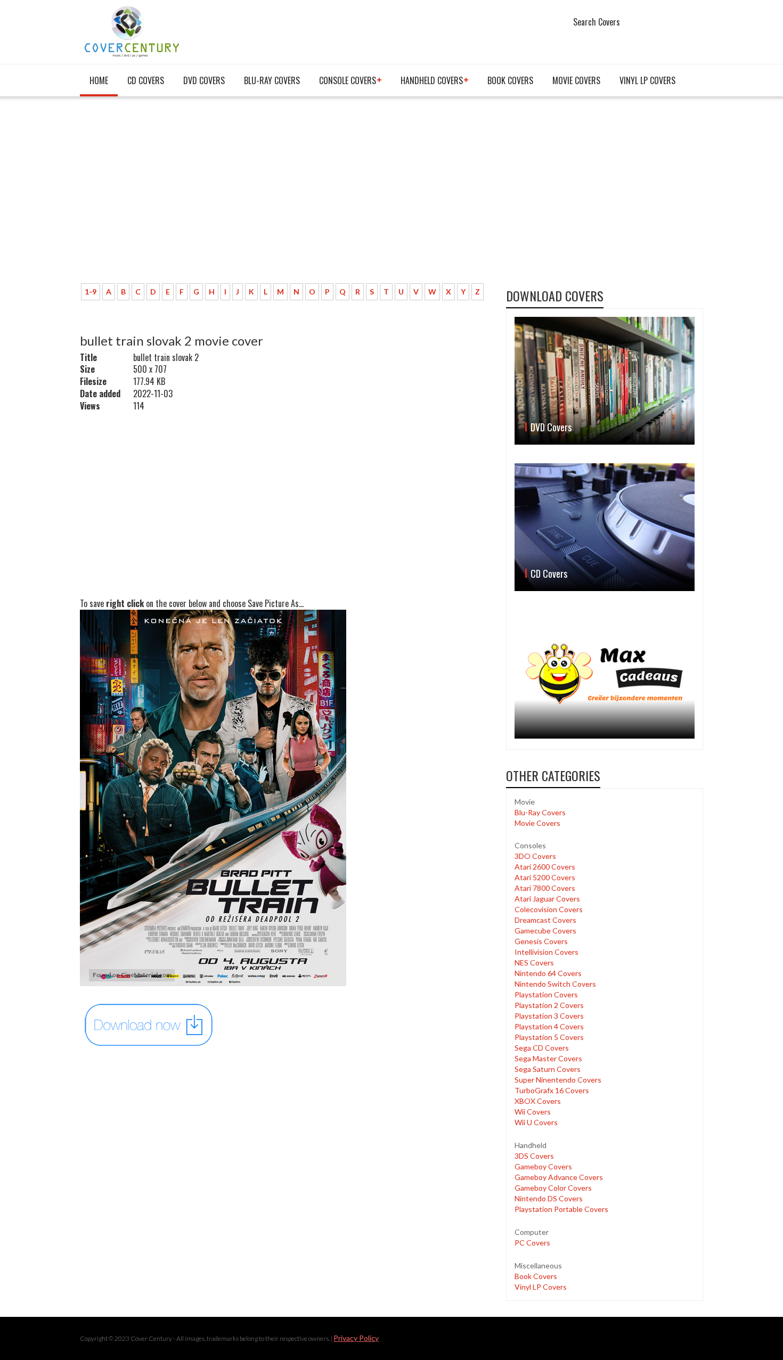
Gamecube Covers (545, 930)
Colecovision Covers (549, 909)
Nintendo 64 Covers (548, 973)
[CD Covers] (605, 527)
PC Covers (532, 1242)
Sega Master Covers (548, 1058)
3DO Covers (535, 856)
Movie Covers (576, 80)
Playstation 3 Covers (549, 1015)
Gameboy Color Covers (553, 1187)
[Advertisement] (285, 195)
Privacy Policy (356, 1337)
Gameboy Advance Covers (559, 1177)
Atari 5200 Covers (545, 877)
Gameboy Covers (543, 1166)
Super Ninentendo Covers (558, 1079)
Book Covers (510, 80)
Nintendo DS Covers (549, 1198)
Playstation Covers (546, 994)
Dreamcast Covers (545, 919)
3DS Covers (534, 1155)
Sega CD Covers (542, 1047)
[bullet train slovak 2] (149, 1024)
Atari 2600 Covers (545, 866)
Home (98, 80)
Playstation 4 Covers (549, 1026)
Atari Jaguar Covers (547, 898)
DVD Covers (204, 80)
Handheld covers (432, 80)
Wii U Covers (536, 1122)
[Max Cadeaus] (605, 674)
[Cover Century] (133, 31)
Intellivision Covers (546, 951)
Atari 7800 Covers (545, 887)
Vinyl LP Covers (647, 80)
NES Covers (534, 962)
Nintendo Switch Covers (555, 983)
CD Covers (145, 80)
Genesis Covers (541, 941)
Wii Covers (533, 1111)
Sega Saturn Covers (548, 1069)
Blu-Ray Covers (272, 80)
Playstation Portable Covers (561, 1209)
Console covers (347, 80)
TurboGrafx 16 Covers (552, 1090)
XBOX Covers (538, 1100)
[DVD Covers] (605, 381)
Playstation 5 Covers (549, 1037)
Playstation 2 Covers (549, 1005)
